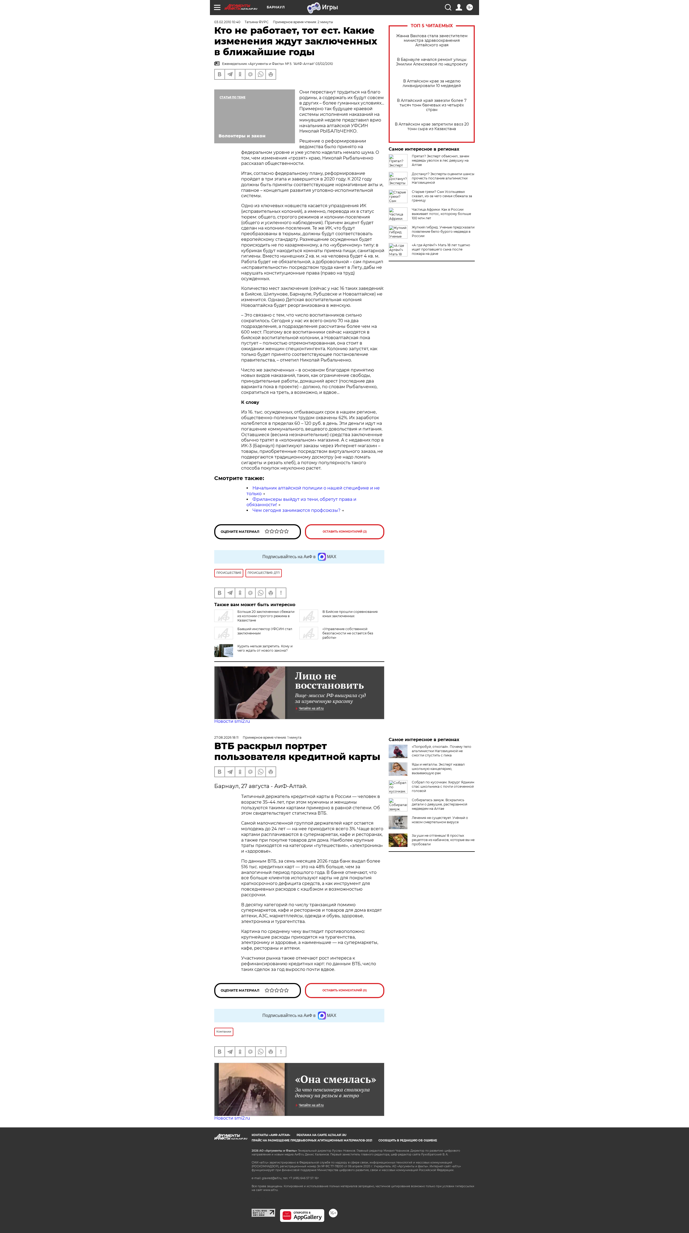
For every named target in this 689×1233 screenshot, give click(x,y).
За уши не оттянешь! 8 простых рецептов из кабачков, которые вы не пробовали (443, 839)
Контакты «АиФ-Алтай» (271, 1135)
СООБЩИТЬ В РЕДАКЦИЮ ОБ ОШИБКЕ (407, 1140)
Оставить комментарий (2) (345, 531)
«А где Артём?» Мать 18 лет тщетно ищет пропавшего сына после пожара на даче (441, 249)
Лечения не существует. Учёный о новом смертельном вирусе (440, 820)
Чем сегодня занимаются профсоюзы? (296, 510)
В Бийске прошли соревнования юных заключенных (350, 614)
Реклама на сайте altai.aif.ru (321, 1135)
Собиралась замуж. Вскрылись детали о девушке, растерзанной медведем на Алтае (439, 804)
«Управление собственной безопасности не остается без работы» (347, 633)
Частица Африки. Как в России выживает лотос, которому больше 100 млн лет (441, 213)
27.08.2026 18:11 (226, 737)
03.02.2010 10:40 (227, 22)
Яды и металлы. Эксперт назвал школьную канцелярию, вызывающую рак (438, 768)
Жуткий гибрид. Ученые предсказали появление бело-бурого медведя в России (443, 231)
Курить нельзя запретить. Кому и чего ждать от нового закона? (265, 648)
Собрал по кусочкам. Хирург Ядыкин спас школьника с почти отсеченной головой (443, 786)
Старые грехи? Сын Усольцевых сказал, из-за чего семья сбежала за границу (442, 196)
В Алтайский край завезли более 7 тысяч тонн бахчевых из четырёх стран (431, 105)
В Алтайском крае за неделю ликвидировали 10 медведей (432, 83)
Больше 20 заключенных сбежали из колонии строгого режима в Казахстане (265, 616)
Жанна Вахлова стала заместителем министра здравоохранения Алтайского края (431, 40)
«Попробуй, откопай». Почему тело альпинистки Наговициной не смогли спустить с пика (441, 751)
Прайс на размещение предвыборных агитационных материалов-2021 (312, 1140)
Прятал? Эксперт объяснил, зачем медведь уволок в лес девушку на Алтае (440, 160)
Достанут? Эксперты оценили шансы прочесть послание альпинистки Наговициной (443, 178)
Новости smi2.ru (232, 721)
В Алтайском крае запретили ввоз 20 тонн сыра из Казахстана (432, 126)
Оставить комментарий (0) (344, 990)
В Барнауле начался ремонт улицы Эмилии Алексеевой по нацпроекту (432, 62)
